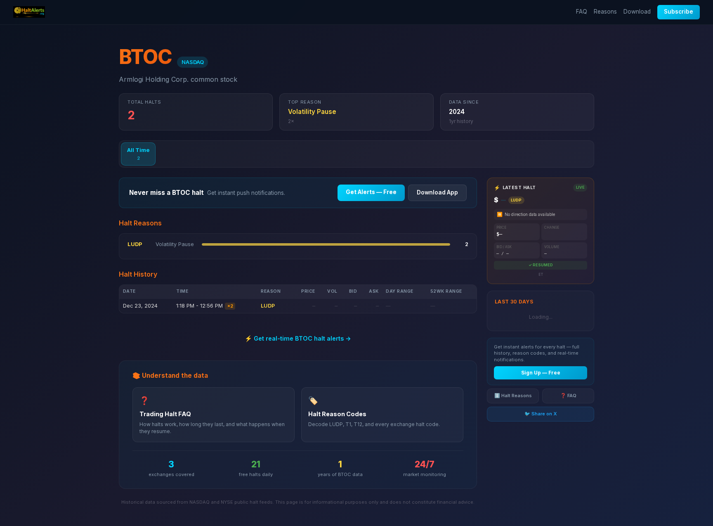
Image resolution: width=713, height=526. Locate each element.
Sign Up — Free (540, 373)
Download (637, 11)
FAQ (581, 11)
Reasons (605, 11)
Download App (437, 192)
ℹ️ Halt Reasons (513, 396)
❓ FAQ (568, 396)
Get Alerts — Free (371, 192)
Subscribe (678, 11)
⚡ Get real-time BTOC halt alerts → (298, 338)
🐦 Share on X (540, 414)
